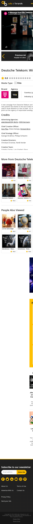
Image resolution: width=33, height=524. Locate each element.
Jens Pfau (4, 129)
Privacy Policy (5, 497)
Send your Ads (6, 501)
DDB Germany (24, 122)
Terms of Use (21, 486)
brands (15, 3)
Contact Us (20, 490)
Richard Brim (25, 129)
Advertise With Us (7, 490)
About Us (4, 486)
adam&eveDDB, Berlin (9, 122)
